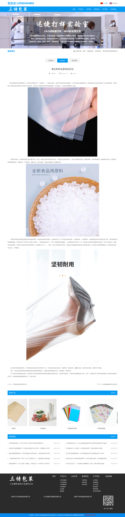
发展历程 (95, 482)
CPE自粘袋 (63, 482)
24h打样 (88, 9)
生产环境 (95, 484)
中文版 (105, 3)
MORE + (113, 393)
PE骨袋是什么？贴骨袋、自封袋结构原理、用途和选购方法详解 (84, 448)
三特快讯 (50, 60)
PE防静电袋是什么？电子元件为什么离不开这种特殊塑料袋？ (26, 443)
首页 (74, 9)
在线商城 (113, 9)
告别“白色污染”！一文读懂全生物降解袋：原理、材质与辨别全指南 (85, 463)
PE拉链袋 (63, 486)
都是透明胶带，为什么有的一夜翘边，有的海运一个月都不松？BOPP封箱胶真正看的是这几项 (30, 463)
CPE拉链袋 (63, 480)
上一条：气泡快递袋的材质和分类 (17, 384)
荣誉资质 (95, 489)
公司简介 (95, 480)
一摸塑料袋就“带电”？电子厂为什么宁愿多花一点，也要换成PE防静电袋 (29, 458)
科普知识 (98, 51)
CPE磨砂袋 (63, 484)
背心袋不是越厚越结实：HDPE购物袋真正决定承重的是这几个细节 (85, 453)
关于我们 (105, 9)
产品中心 (81, 9)
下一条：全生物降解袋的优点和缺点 (107, 384)
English (114, 3)
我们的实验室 (97, 491)
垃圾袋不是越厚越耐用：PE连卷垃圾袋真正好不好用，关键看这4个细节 (29, 448)
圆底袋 (62, 491)
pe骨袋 (62, 489)
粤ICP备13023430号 (90, 515)
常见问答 (74, 60)
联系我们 (95, 486)
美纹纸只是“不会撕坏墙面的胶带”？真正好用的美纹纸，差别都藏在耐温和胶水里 (87, 458)
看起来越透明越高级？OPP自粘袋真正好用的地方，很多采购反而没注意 (29, 453)
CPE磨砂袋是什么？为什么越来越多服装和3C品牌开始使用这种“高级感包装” (87, 443)
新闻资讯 (97, 9)
